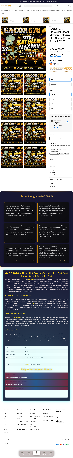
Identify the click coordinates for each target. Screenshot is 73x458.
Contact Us (33, 421)
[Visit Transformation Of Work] (60, 71)
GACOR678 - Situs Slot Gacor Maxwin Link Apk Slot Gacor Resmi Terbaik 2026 (36, 1)
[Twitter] (53, 187)
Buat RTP (67, 153)
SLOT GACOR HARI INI (28, 10)
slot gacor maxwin (16, 317)
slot (33, 303)
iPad (5, 416)
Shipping (58, 51)
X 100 (52, 99)
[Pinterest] (55, 187)
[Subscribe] (25, 443)
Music (5, 424)
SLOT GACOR (14, 10)
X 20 (52, 109)
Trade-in (19, 426)
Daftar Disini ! (54, 1)
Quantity (51, 134)
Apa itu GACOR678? (10, 374)
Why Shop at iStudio (48, 420)
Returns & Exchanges (35, 418)
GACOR (5, 429)
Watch (5, 421)
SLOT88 (20, 10)
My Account (33, 413)
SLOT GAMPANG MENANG (61, 10)
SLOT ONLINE (37, 10)
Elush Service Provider (22, 421)
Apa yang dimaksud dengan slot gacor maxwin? (16, 377)
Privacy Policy (33, 426)
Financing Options (21, 424)
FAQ (31, 424)
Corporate (19, 416)
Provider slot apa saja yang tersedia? (14, 384)
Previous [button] (2, 1)
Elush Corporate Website (49, 423)
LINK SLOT (51, 10)
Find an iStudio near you (48, 417)
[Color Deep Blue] (54, 64)
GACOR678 (4, 10)
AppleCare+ (20, 413)
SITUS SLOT (45, 10)
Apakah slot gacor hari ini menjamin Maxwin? (16, 388)
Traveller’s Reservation (23, 429)
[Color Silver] (58, 64)
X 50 (52, 104)
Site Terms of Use (34, 429)
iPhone (5, 418)
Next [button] (71, 1)
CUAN (18, 418)
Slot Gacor (54, 84)
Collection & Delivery (35, 416)
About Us (45, 413)
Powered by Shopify (65, 446)
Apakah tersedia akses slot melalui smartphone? (16, 381)
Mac (5, 413)
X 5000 (53, 94)
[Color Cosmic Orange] (50, 63)
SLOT (8, 10)
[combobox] (38, 6)
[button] (4, 10)
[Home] (6, 6)
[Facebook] (50, 187)
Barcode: (60, 44)
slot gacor (31, 279)
